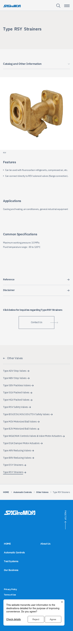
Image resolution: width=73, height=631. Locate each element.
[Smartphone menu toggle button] (67, 5)
